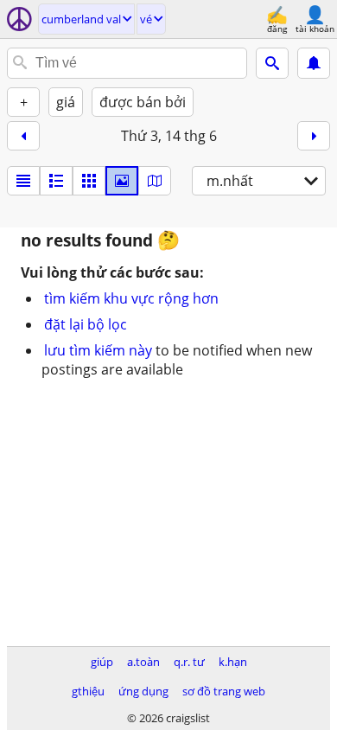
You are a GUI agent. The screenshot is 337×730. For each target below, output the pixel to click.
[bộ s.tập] (121, 180)
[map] (154, 180)
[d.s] (23, 180)
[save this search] (313, 63)
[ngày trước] (23, 135)
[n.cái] (56, 180)
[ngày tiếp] (313, 135)
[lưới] (89, 180)
